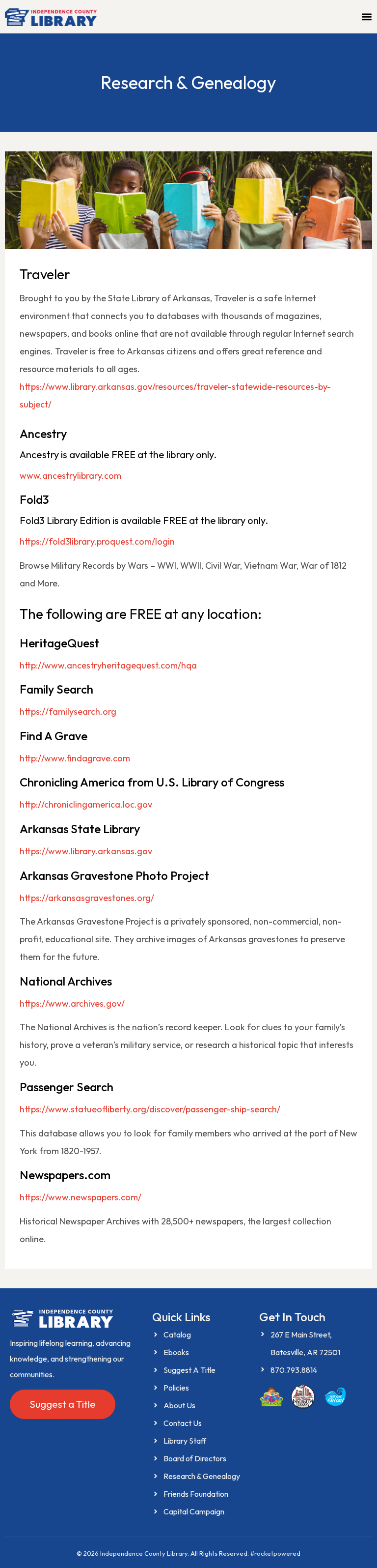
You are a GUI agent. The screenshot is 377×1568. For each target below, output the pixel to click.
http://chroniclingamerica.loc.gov (86, 804)
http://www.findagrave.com (75, 758)
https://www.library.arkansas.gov (86, 851)
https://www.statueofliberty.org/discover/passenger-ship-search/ (150, 1109)
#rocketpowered (275, 1553)
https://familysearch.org (68, 711)
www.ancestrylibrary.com (70, 475)
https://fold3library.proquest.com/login (97, 541)
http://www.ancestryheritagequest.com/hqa (108, 665)
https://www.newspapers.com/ (80, 1197)
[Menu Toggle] (366, 16)
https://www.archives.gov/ (72, 1003)
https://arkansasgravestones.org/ (87, 897)
